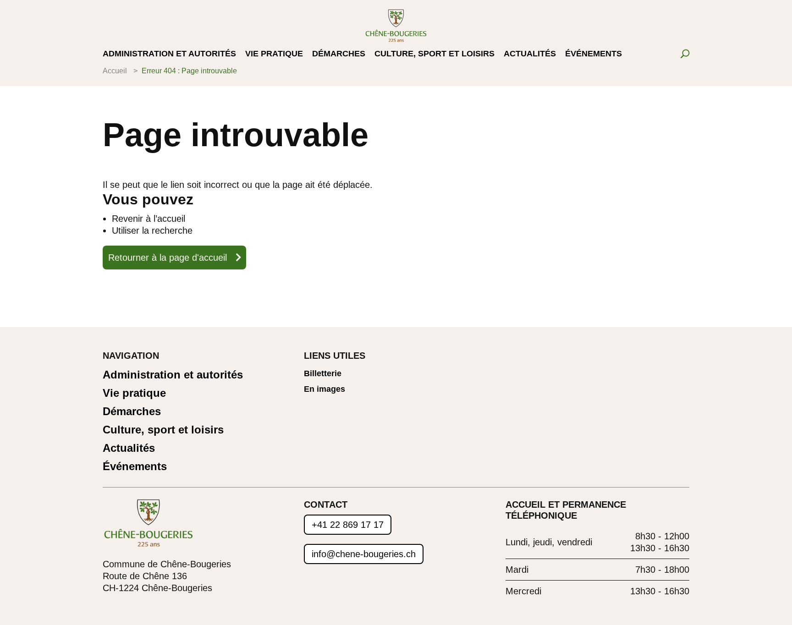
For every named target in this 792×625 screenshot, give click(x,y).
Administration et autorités (169, 54)
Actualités (530, 54)
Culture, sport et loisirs (434, 54)
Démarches (338, 54)
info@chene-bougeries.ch (364, 554)
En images (324, 389)
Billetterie (322, 373)
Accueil (115, 71)
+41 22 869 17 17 (348, 525)
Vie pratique (274, 54)
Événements (593, 54)
